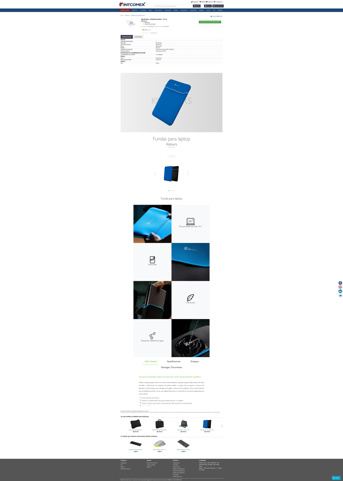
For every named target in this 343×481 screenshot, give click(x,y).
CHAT (337, 478)
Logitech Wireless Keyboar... (136, 449)
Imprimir (214, 16)
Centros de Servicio (152, 463)
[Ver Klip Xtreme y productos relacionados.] (146, 29)
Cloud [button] (208, 10)
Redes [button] (150, 10)
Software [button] (143, 10)
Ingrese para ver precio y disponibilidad (210, 22)
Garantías (175, 465)
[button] (194, 2)
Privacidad (176, 474)
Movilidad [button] (168, 10)
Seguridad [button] (193, 10)
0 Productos (218, 2)
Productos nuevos (126, 469)
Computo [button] (134, 10)
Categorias (123, 463)
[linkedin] (340, 291)
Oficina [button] (176, 10)
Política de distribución (179, 471)
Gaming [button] (201, 10)
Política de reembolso (179, 472)
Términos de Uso (177, 476)
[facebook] (340, 283)
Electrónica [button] (158, 10)
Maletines (127, 15)
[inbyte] (340, 295)
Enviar (220, 16)
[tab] (127, 37)
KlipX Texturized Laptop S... (136, 430)
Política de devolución (179, 469)
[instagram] (340, 287)
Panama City (202, 463)
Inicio (122, 15)
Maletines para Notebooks (138, 15)
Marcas (220, 10)
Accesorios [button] (183, 10)
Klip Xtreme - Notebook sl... (207, 430)
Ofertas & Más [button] (125, 10)
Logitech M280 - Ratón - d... (159, 449)
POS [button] (214, 10)
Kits (122, 465)
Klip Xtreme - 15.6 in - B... (183, 430)
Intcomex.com (176, 467)
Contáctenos (176, 463)
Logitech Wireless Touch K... (183, 449)
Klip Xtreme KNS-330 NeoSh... (159, 430)
